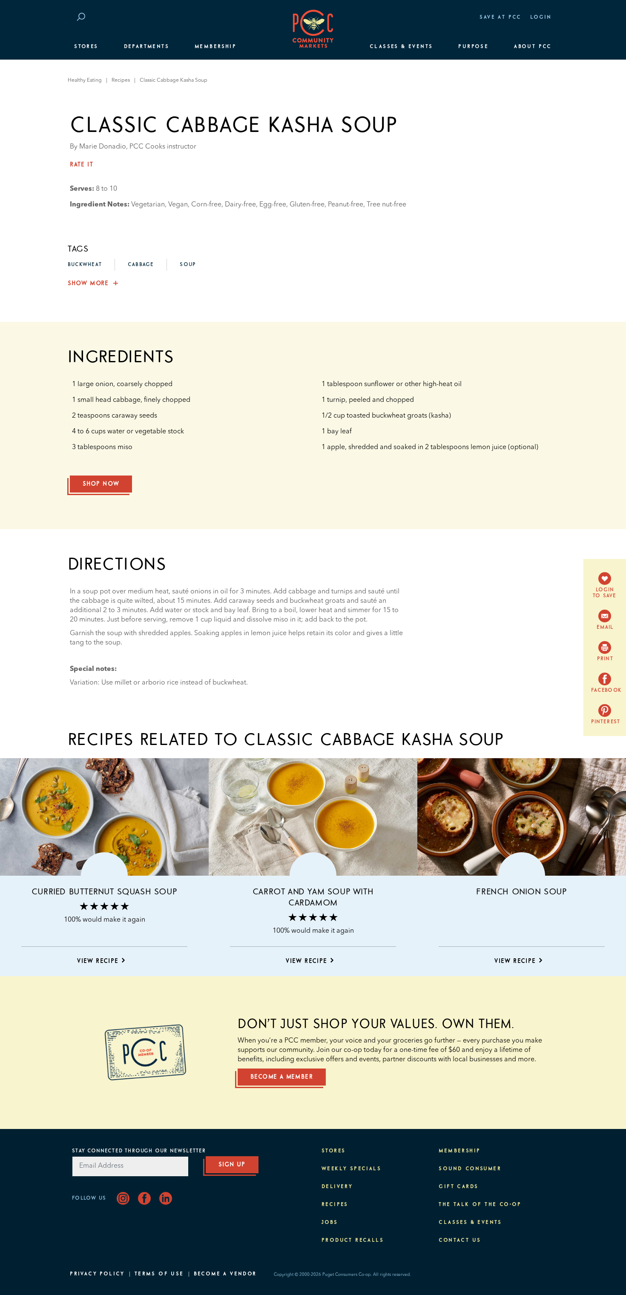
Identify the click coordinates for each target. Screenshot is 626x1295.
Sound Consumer (470, 1169)
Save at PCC (500, 17)
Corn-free (206, 204)
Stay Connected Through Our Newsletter (139, 1151)
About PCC (533, 46)
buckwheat (85, 264)
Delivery (337, 1186)
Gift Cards (458, 1186)
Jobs (330, 1222)
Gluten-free (307, 204)
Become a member (281, 1077)
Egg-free (272, 204)
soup (188, 264)
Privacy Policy (97, 1274)
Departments (146, 46)
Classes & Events (401, 46)
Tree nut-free (386, 204)
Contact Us (460, 1240)
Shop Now (101, 484)
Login (541, 17)
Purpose (473, 46)
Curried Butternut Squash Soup (104, 892)
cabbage (141, 264)
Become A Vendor (225, 1274)
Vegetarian (148, 204)
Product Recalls (353, 1240)
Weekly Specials (351, 1169)
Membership (215, 46)
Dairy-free (240, 204)
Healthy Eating (85, 80)
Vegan (178, 204)
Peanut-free (345, 204)
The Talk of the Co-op (480, 1204)
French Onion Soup (521, 892)
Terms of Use (159, 1274)
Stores (86, 46)
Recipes (121, 80)
